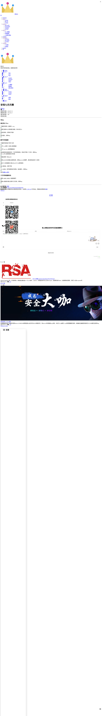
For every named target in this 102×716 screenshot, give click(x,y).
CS (5, 83)
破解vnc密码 (6, 172)
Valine (99, 256)
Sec (5, 71)
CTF (3, 109)
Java (5, 76)
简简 (8, 186)
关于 (5, 100)
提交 (97, 247)
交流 (5, 95)
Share (5, 89)
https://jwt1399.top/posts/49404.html (15, 187)
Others (6, 90)
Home (5, 70)
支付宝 (11, 202)
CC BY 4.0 (28, 189)
